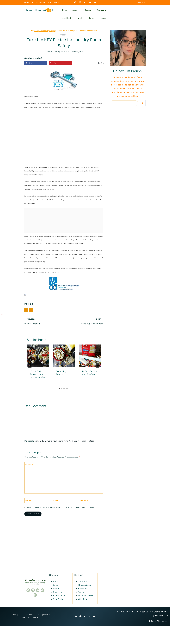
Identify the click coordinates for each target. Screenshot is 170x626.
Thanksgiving (84, 585)
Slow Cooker (59, 595)
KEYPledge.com (54, 272)
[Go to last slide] (29, 365)
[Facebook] (75, 2)
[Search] (142, 103)
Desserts (57, 592)
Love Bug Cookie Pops (92, 321)
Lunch (79, 18)
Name (29, 500)
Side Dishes (58, 599)
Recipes (88, 10)
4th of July (83, 599)
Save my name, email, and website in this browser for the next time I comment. (61, 507)
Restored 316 (161, 615)
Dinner (92, 18)
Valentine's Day (85, 595)
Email (56, 500)
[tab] (59, 388)
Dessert (104, 18)
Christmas (83, 581)
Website (84, 500)
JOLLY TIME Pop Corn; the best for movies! (37, 374)
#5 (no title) (12, 615)
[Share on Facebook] (2, 311)
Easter (81, 592)
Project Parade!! (32, 321)
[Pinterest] (90, 2)
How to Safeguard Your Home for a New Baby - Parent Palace (64, 441)
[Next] (97, 365)
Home (64, 10)
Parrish (49, 52)
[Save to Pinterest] (2, 315)
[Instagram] (80, 2)
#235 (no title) (44, 615)
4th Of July (24, 618)
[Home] (32, 31)
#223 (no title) (28, 615)
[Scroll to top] (165, 593)
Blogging (63, 35)
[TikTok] (85, 2)
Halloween (83, 588)
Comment (30, 464)
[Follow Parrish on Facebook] (26, 310)
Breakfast (66, 18)
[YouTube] (95, 2)
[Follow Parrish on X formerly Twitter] (31, 310)
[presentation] (38, 356)
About (35, 618)
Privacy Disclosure (158, 621)
